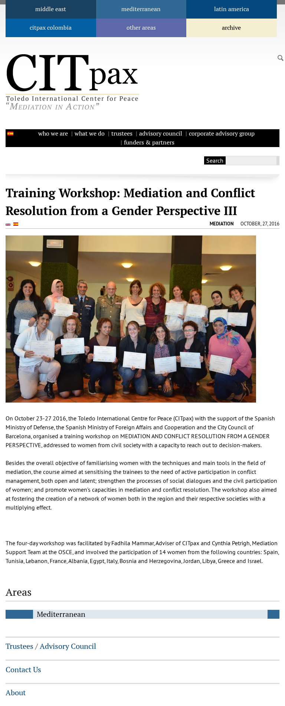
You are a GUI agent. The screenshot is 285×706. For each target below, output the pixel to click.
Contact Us (23, 669)
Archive (231, 28)
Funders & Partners (149, 142)
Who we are (53, 133)
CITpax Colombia (51, 28)
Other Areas (141, 28)
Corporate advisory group (222, 133)
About (16, 692)
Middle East (50, 9)
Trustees (121, 133)
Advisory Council (160, 133)
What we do (90, 133)
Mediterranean (141, 9)
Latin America (231, 9)
